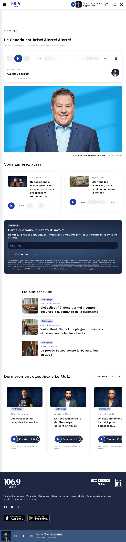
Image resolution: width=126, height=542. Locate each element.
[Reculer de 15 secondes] (10, 58)
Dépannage (43, 496)
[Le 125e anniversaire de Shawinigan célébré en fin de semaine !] (68, 397)
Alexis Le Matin (18, 73)
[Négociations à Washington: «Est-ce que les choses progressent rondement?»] (17, 181)
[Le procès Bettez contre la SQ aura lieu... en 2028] (30, 348)
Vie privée (31, 496)
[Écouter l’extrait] (18, 58)
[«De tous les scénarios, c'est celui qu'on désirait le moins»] (79, 181)
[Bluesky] (12, 507)
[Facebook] (5, 507)
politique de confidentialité (46, 269)
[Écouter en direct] (73, 4)
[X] (18, 507)
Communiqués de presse (98, 496)
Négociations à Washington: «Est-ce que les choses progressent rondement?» (42, 189)
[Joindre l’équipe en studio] (106, 4)
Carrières (8, 499)
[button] (15, 536)
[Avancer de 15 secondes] (26, 58)
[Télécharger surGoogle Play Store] (38, 518)
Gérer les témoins (60, 496)
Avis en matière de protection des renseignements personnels (75, 265)
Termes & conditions (14, 496)
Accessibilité (78, 496)
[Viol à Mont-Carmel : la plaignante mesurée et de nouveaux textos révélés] (30, 327)
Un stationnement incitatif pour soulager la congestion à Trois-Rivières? (111, 422)
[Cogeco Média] (100, 484)
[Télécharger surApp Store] (14, 518)
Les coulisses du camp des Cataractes (25, 420)
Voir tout (102, 376)
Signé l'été (89, 5)
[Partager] (116, 58)
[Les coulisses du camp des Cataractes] (24, 397)
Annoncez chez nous (25, 499)
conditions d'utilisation (79, 269)
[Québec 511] (118, 486)
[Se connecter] (121, 4)
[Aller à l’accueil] (16, 6)
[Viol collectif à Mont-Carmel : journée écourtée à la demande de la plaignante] (30, 306)
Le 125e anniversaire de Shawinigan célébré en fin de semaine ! (67, 422)
